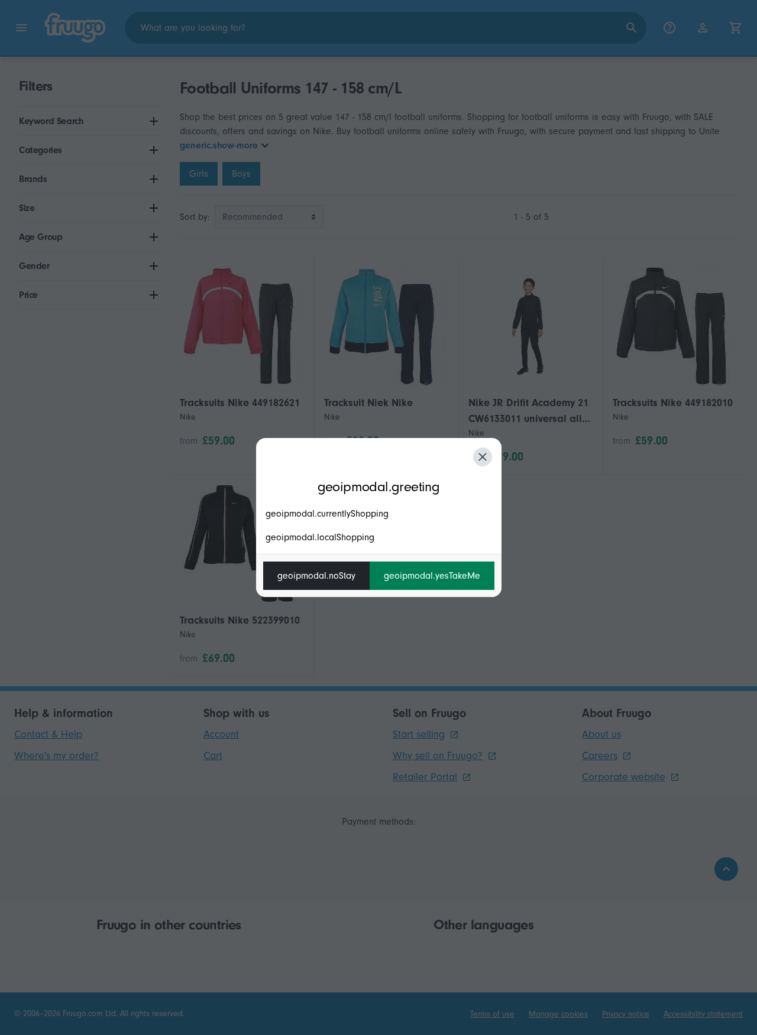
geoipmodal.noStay (316, 575)
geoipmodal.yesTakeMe (432, 575)
